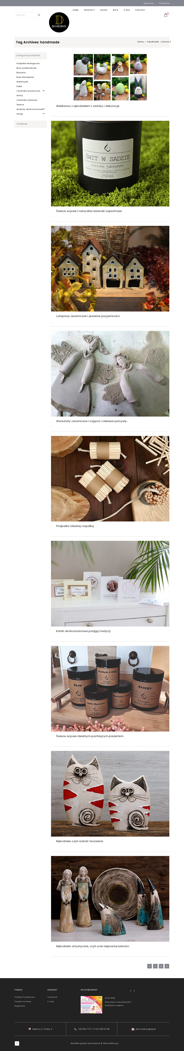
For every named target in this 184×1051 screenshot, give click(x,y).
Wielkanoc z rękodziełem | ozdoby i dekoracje (87, 106)
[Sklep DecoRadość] (59, 22)
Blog (115, 10)
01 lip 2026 (110, 998)
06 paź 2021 (61, 847)
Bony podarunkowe (27, 68)
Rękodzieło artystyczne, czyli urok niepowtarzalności (92, 946)
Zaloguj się (164, 3)
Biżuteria (21, 72)
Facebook (53, 997)
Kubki (19, 86)
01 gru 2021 (61, 742)
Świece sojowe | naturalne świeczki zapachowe (89, 211)
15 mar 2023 (61, 111)
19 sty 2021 (61, 952)
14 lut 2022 (61, 637)
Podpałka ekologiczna (28, 63)
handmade (153, 41)
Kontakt (140, 10)
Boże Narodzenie (25, 77)
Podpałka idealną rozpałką (75, 526)
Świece (20, 104)
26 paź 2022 (61, 322)
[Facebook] (17, 1043)
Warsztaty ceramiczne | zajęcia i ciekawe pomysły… (92, 421)
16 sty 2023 (61, 216)
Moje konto (149, 3)
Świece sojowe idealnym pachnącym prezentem (90, 736)
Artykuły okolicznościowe (30, 109)
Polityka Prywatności (25, 997)
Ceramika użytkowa (27, 100)
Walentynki (22, 81)
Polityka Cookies (23, 1001)
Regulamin (20, 1006)
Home (76, 10)
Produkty (89, 10)
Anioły (20, 95)
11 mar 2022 (61, 531)
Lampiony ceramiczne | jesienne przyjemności (88, 316)
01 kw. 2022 (61, 427)
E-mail (51, 1001)
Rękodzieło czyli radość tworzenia (79, 841)
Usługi (103, 10)
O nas (127, 10)
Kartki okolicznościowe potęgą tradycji (83, 631)
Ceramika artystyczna (28, 91)
